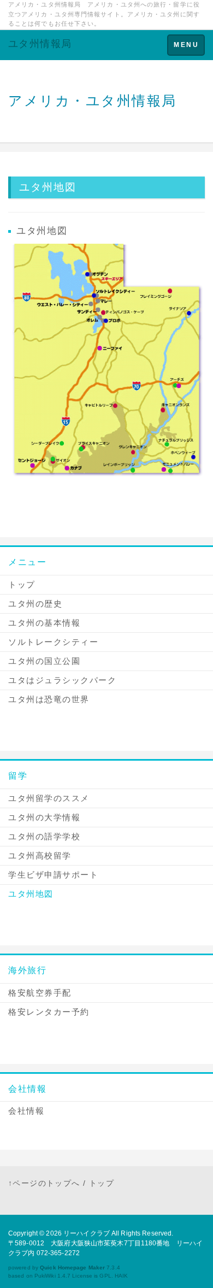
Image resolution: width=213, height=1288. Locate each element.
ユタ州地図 (31, 893)
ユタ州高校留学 (40, 855)
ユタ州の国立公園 (44, 661)
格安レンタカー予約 (49, 1011)
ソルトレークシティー (53, 641)
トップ (22, 584)
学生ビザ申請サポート (53, 874)
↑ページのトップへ (44, 1183)
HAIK (121, 1276)
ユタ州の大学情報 (44, 817)
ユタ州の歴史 (35, 603)
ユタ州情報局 (40, 43)
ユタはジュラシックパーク (62, 680)
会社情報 (27, 1088)
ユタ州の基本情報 (44, 622)
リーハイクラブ (86, 1233)
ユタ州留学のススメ (49, 798)
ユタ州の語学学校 (44, 836)
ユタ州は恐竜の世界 (49, 699)
